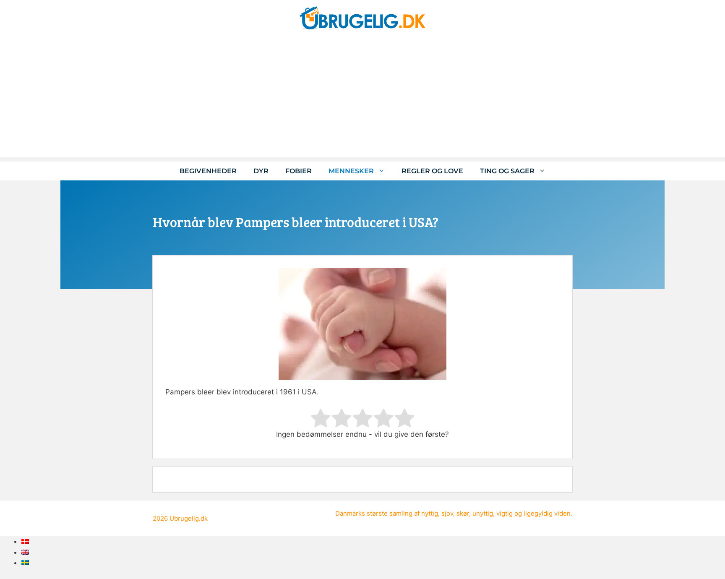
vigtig (504, 513)
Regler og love (432, 171)
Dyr (261, 171)
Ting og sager (507, 171)
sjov (447, 513)
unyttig (482, 513)
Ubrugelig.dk (189, 518)
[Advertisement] (362, 98)
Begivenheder (208, 171)
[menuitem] (25, 541)
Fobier (298, 171)
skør (462, 513)
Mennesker (351, 171)
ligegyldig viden (547, 513)
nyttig (429, 513)
